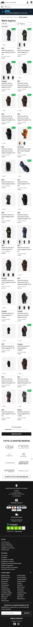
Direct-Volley (4, 579)
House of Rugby (5, 591)
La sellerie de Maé (6, 593)
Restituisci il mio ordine (7, 548)
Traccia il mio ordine (7, 546)
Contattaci (16, 490)
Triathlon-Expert (21, 593)
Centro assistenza (6, 544)
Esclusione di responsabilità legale (11, 563)
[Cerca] (6, 7)
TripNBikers (20, 595)
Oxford (19, 410)
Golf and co (4, 587)
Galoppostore (5, 585)
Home (3, 17)
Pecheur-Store (21, 575)
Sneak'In (19, 583)
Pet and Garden (21, 577)
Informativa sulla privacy (8, 569)
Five (18, 180)
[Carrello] (31, 2)
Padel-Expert (5, 601)
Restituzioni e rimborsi (7, 561)
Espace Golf (4, 581)
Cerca (9, 7)
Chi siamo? (4, 555)
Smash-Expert (21, 581)
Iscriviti (27, 613)
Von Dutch (20, 147)
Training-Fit (20, 589)
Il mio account (5, 542)
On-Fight (3, 599)
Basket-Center (5, 575)
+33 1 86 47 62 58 (17, 496)
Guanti (15, 17)
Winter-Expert (21, 599)
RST (3, 48)
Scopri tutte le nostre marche (16, 477)
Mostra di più (16, 434)
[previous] (1, 459)
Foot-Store (4, 583)
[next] (32, 459)
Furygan (4, 81)
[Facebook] (14, 624)
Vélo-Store (20, 597)
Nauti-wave (4, 597)
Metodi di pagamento (7, 565)
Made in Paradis (6, 595)
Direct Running (5, 577)
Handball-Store (5, 589)
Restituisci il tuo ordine (16, 521)
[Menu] (2, 7)
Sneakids (20, 585)
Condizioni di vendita (7, 559)
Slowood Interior (21, 579)
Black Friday (9, 17)
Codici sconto (5, 550)
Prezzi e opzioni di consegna (9, 567)
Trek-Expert (20, 591)
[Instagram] (18, 624)
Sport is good (21, 587)
